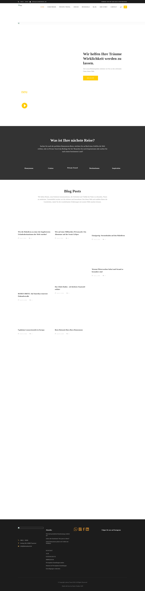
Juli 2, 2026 (96, 275)
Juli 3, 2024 (23, 238)
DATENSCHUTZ (51, 556)
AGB (47, 553)
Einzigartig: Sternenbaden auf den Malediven (108, 235)
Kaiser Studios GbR (77, 586)
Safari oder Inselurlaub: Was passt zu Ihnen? (57, 538)
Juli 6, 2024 (60, 238)
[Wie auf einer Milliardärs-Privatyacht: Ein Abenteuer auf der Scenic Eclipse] (72, 218)
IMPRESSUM (50, 559)
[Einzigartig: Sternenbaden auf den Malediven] (109, 220)
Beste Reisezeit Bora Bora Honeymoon (69, 330)
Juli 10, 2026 (23, 333)
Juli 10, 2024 (23, 300)
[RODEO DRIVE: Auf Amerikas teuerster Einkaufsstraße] (35, 266)
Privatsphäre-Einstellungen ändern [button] (55, 562)
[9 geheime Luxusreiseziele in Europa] (35, 315)
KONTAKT (49, 550)
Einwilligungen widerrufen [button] (53, 568)
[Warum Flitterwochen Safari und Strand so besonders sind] (109, 254)
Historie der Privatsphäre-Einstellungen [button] (56, 565)
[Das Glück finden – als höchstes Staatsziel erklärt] (72, 262)
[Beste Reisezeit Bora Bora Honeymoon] (72, 315)
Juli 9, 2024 (96, 239)
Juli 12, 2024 (60, 293)
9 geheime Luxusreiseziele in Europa (31, 330)
